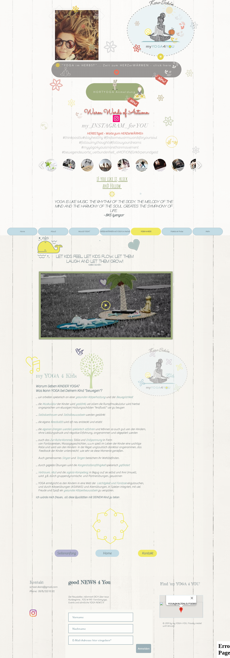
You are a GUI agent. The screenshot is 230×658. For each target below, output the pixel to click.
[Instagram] (116, 118)
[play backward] (41, 165)
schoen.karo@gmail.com (43, 587)
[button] (51, 165)
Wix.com (171, 626)
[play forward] (199, 165)
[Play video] (105, 305)
